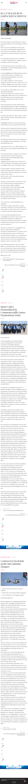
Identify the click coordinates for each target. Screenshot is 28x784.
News (2, 9)
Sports (4, 9)
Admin (3, 19)
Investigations (4, 557)
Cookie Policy (4, 780)
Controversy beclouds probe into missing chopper (12, 563)
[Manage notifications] (25, 781)
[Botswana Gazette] (14, 2)
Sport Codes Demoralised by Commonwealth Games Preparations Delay (13, 311)
